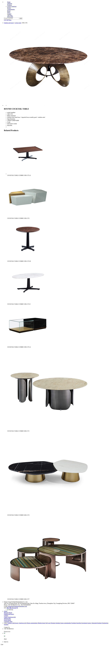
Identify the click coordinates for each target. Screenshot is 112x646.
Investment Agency (86, 623)
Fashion (10, 623)
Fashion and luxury (9, 23)
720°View (9, 15)
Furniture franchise (76, 623)
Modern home (41, 623)
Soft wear (47, 623)
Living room (18, 23)
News (8, 12)
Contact (9, 14)
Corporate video (8, 621)
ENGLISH (10, 17)
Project (9, 8)
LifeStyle (9, 3)
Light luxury (15, 623)
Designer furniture (55, 623)
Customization (11, 9)
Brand (8, 11)
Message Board (8, 612)
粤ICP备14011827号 (12, 608)
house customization (66, 623)
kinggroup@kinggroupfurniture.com (17, 606)
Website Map (7, 618)
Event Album (7, 620)
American (13, 6)
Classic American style (10, 617)
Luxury (9, 6)
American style (22, 623)
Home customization (32, 623)
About (5, 611)
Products (9, 5)
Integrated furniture (97, 623)
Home (8, 2)
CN (5, 20)
